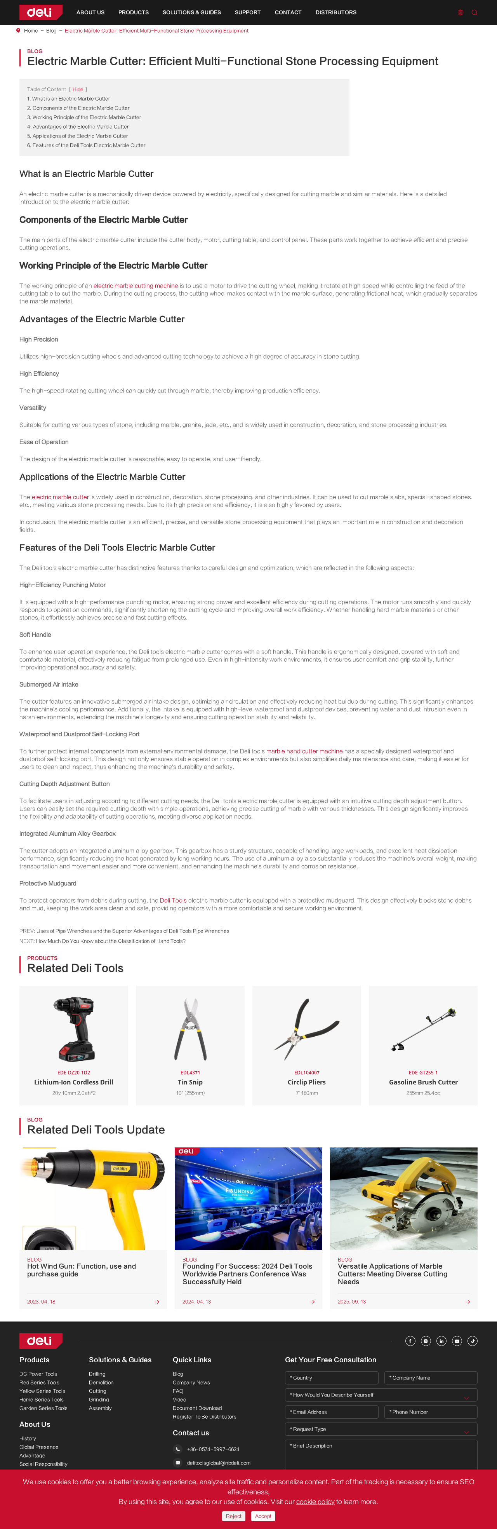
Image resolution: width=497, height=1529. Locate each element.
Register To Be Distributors (204, 1416)
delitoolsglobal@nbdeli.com (218, 1463)
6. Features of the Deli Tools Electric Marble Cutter (86, 145)
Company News (191, 1382)
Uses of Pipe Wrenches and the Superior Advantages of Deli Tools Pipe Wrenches (132, 931)
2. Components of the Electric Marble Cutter (78, 108)
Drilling (97, 1374)
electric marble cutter (60, 497)
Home (31, 30)
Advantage (32, 1455)
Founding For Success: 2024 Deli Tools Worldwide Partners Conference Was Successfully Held (247, 1274)
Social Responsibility (43, 1464)
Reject (234, 1516)
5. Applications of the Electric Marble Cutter (77, 136)
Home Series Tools (41, 1399)
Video (179, 1399)
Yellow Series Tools (42, 1391)
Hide (78, 89)
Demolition (101, 1382)
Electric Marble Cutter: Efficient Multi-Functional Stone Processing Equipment (156, 30)
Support (248, 12)
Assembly (100, 1408)
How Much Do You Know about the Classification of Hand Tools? (111, 941)
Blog (51, 30)
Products (133, 12)
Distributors (336, 12)
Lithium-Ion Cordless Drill (73, 1082)
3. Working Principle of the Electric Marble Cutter (84, 117)
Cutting (97, 1391)
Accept (263, 1516)
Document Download (197, 1408)
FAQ (178, 1391)
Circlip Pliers (307, 1082)
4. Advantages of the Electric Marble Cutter (78, 126)
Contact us (191, 1433)
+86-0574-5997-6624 (213, 1449)
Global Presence (39, 1447)
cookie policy (315, 1501)
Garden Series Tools (43, 1408)
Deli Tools (173, 900)
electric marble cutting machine (136, 285)
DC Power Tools (38, 1374)
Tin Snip (190, 1082)
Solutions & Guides (192, 12)
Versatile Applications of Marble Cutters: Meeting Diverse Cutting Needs (393, 1274)
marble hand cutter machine (304, 751)
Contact (288, 12)
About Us (90, 12)
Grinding (99, 1399)
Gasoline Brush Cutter (423, 1082)
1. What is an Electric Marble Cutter (68, 98)
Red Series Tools (39, 1382)
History (27, 1438)
